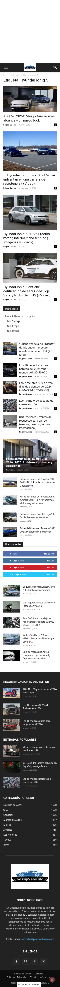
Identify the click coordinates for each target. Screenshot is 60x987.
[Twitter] (43, 961)
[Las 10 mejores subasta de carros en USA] (10, 405)
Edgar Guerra (9, 124)
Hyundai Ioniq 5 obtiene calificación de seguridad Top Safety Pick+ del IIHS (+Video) (26, 291)
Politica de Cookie (22, 973)
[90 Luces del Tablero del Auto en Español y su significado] (11, 767)
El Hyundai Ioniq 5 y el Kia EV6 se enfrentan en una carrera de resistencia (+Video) (29, 179)
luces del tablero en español (20, 316)
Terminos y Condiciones (41, 977)
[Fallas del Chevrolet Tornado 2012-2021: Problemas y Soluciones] (10, 532)
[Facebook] (16, 961)
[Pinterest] (34, 961)
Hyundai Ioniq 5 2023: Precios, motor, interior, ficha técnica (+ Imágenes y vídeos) (26, 238)
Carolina (10, 470)
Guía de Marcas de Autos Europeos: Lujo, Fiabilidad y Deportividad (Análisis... (36, 655)
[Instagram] (25, 961)
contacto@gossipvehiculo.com (37, 939)
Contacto (38, 973)
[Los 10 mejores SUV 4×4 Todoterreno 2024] (11, 709)
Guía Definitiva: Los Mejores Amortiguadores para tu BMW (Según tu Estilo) (38, 621)
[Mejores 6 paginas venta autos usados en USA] (11, 751)
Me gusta (49, 554)
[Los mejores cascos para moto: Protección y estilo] (11, 607)
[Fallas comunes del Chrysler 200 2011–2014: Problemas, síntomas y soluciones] (10, 482)
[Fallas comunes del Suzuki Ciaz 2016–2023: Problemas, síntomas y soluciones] (30, 456)
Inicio (5, 75)
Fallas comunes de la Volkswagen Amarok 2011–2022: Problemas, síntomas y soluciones (37, 500)
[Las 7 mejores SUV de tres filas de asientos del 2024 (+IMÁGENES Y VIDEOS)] (10, 387)
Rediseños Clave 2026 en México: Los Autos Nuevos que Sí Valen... (38, 638)
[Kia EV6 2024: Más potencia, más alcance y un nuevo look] (30, 99)
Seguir (50, 560)
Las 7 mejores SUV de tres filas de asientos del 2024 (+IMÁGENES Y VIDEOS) (36, 386)
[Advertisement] (30, 31)
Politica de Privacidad (17, 977)
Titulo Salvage (12, 321)
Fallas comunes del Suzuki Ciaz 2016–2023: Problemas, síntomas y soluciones (29, 462)
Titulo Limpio (12, 326)
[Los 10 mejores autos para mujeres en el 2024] (11, 725)
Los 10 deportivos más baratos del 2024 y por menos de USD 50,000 (33, 369)
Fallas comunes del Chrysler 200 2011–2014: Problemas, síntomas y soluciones (38, 482)
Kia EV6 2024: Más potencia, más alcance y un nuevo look (29, 118)
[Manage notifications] (52, 979)
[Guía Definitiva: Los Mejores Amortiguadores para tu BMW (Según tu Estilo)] (11, 622)
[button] (5, 67)
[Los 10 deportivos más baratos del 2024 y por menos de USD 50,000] (10, 370)
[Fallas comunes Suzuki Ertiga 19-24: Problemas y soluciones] (10, 517)
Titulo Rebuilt (12, 330)
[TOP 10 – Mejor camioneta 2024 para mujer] (11, 693)
